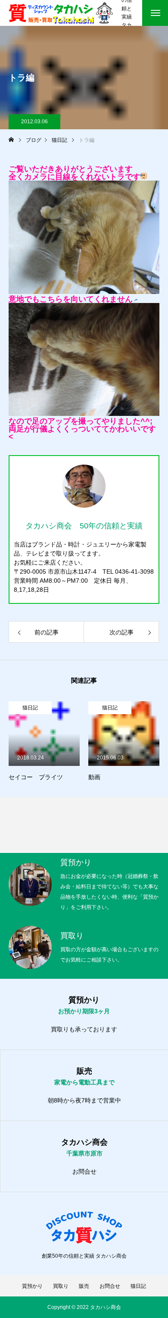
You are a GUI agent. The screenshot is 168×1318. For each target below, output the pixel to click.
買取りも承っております (84, 1029)
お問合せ (84, 1171)
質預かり (32, 1286)
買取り (60, 1286)
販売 (84, 1286)
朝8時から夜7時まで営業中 (84, 1100)
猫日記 (30, 708)
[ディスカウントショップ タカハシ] (61, 13)
